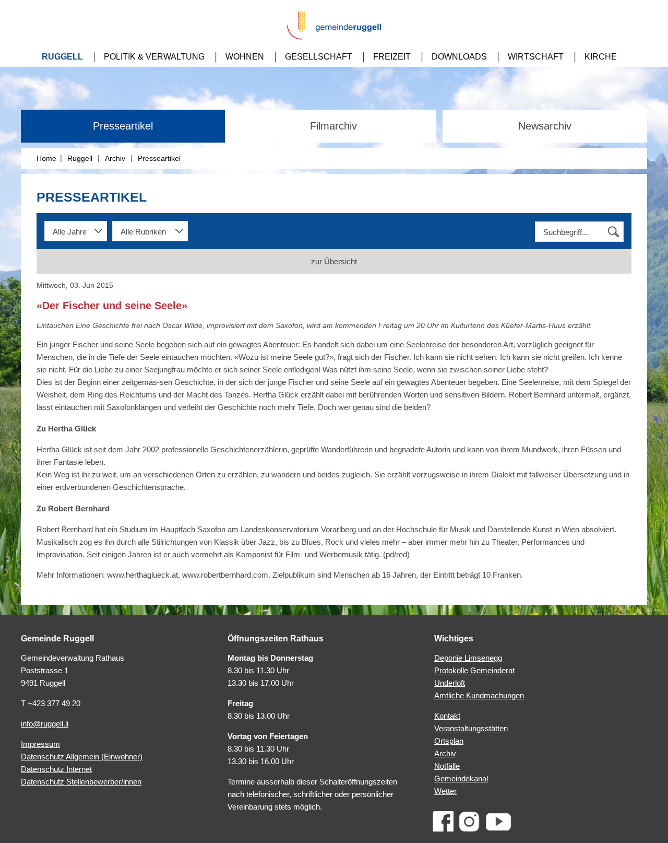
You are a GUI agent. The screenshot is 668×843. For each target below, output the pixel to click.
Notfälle (447, 766)
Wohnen (244, 56)
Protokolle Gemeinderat (474, 670)
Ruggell (62, 56)
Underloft (449, 682)
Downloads (459, 56)
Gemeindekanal (461, 778)
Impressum (40, 744)
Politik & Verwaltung (154, 56)
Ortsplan (448, 740)
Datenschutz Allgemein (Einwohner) (81, 756)
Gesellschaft (318, 56)
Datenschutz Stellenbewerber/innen (81, 781)
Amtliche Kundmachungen (479, 695)
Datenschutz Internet (56, 769)
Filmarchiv (333, 126)
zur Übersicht (334, 261)
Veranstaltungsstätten (471, 728)
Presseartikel (123, 126)
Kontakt (447, 715)
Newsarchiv (544, 126)
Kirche (600, 56)
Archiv (115, 158)
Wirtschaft (536, 56)
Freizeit (392, 56)
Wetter (445, 791)
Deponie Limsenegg (468, 657)
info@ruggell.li (44, 723)
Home (46, 158)
